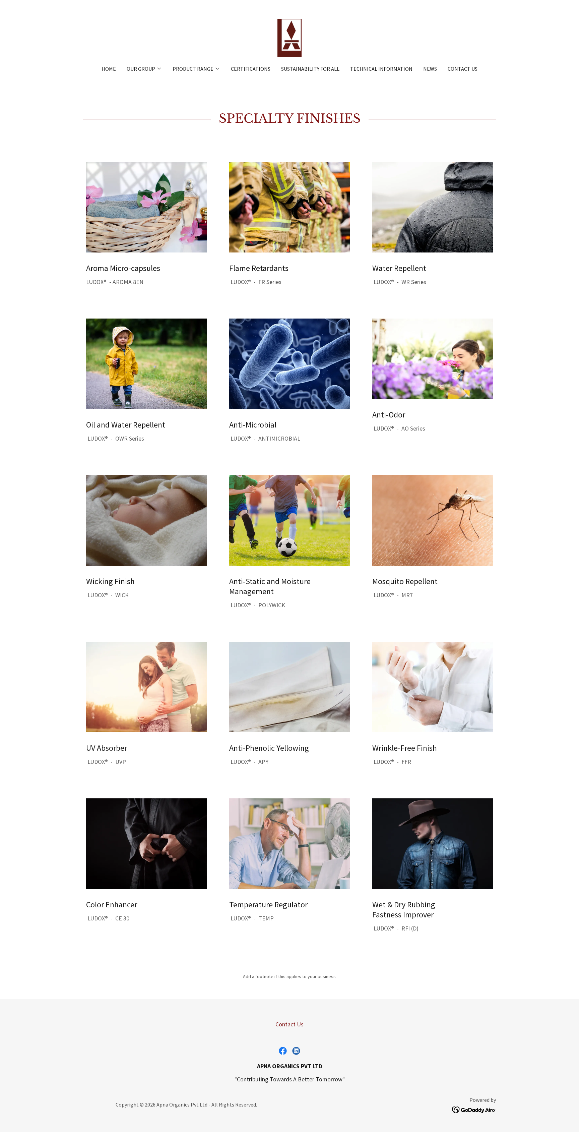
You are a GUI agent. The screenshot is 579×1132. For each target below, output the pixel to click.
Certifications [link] (250, 68)
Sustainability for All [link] (310, 68)
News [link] (430, 68)
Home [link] (109, 68)
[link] (289, 37)
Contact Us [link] (462, 68)
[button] (144, 69)
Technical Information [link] (381, 68)
